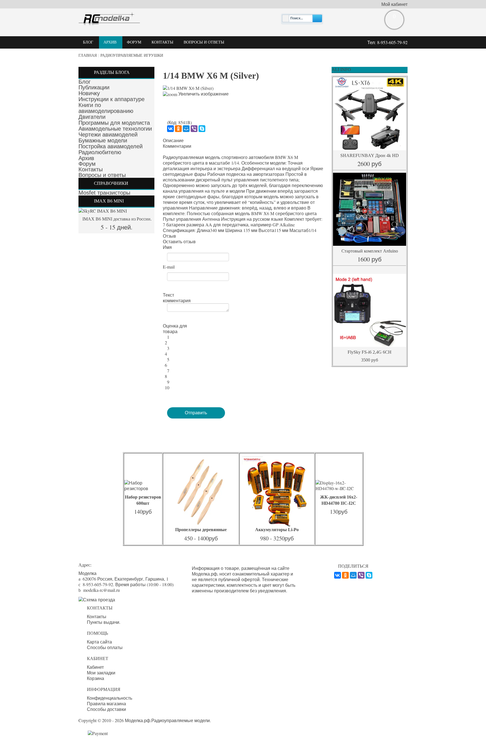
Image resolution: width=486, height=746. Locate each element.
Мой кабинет (394, 4)
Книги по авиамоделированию (105, 108)
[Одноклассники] (178, 128)
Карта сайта (99, 642)
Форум (87, 164)
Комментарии (177, 146)
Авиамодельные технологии (115, 129)
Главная (87, 55)
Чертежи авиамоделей (108, 134)
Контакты (90, 169)
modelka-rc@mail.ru (101, 590)
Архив (86, 158)
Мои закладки (101, 673)
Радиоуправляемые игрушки (131, 55)
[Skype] (202, 128)
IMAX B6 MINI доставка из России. (116, 219)
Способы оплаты (105, 647)
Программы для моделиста (114, 123)
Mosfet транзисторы (104, 192)
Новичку (89, 93)
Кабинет (95, 667)
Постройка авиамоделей (110, 146)
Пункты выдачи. (103, 622)
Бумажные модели (102, 140)
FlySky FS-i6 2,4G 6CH (370, 352)
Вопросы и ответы (102, 175)
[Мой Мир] (186, 128)
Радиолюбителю (99, 152)
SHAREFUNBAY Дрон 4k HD (369, 155)
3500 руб (369, 360)
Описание (173, 140)
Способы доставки (106, 709)
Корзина (95, 678)
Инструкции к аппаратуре (111, 99)
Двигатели (91, 117)
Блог (84, 82)
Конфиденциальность (109, 698)
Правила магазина (106, 703)
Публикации (93, 87)
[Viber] (194, 128)
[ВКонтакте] (170, 128)
